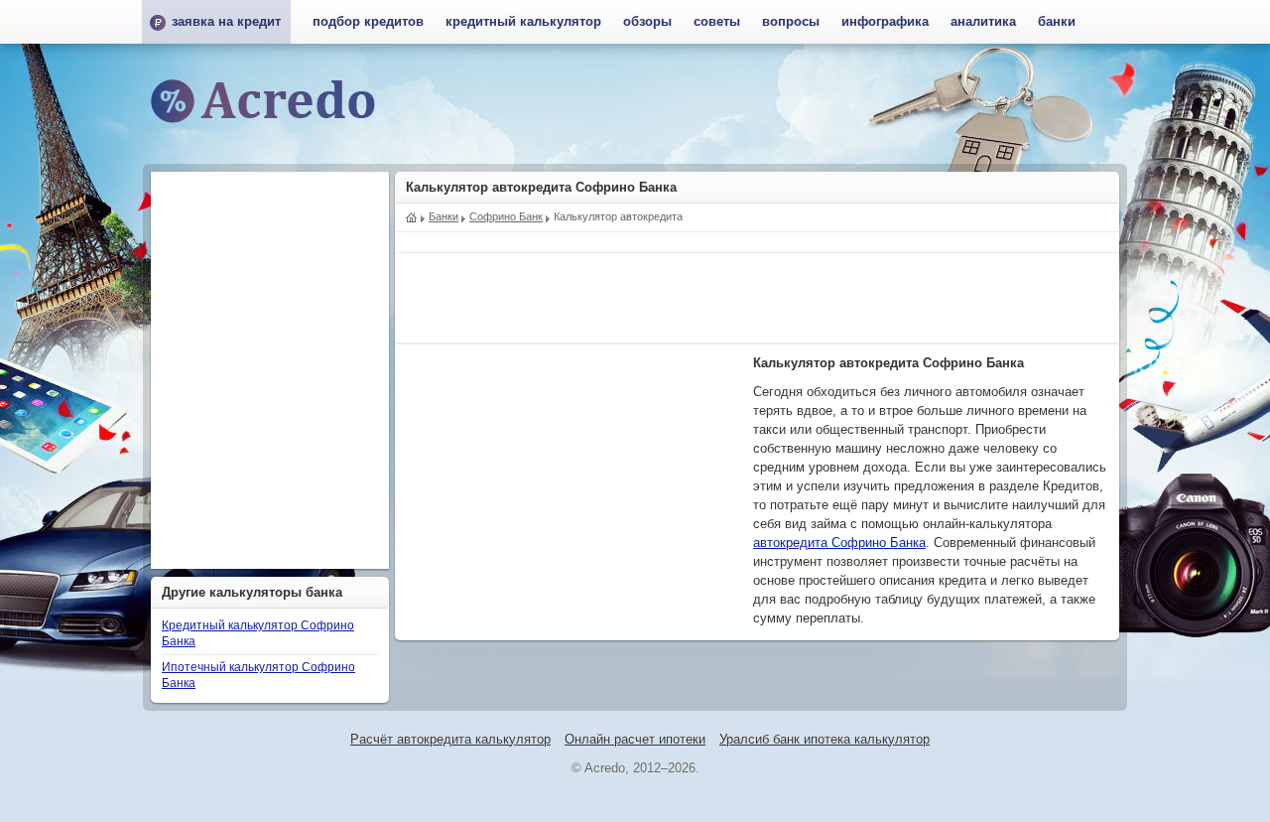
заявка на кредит (226, 22)
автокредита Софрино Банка (839, 543)
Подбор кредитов (368, 22)
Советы (717, 22)
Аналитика (983, 22)
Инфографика (885, 22)
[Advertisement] (757, 297)
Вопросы (791, 22)
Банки (1057, 22)
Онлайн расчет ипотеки (635, 740)
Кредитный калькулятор (523, 22)
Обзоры (647, 22)
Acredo (412, 215)
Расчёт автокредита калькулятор (450, 740)
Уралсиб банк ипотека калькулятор (824, 740)
